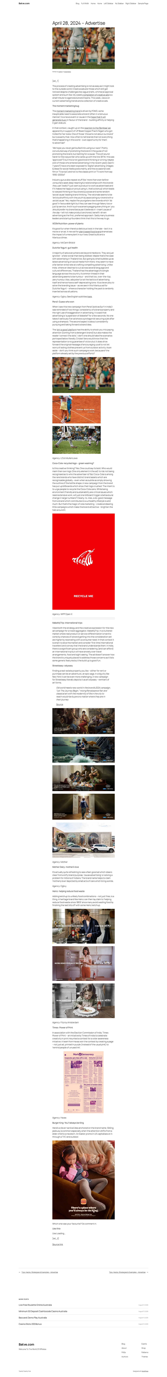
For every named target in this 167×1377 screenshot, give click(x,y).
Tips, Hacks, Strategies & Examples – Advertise (40, 1272)
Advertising (67, 72)
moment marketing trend (68, 111)
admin (61, 72)
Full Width (85, 3)
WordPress (145, 1371)
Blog (77, 3)
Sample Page (143, 3)
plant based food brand (90, 231)
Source (59, 704)
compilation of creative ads (96, 94)
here (89, 296)
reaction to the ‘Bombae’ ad (97, 128)
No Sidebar (119, 3)
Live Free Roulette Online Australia (35, 1305)
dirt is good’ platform (66, 329)
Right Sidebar (131, 3)
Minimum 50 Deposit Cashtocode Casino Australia (43, 1311)
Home (93, 3)
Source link (57, 1244)
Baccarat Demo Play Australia (33, 1317)
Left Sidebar (108, 3)
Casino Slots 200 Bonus (30, 1324)
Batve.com (24, 3)
